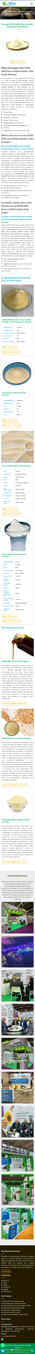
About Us (6, 1280)
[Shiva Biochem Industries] (9, 3)
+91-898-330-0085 (9, 1336)
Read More (7, 703)
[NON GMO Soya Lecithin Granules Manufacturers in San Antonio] (17, 722)
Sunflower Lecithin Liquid (11, 1312)
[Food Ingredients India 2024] (17, 1155)
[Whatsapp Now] (2, 1345)
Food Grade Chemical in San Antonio (14, 394)
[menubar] (32, 3)
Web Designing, (27, 1350)
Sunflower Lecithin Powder (12, 1310)
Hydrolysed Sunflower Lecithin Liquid (15, 1314)
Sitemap (5, 1289)
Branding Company (24, 1352)
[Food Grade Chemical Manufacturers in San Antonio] (17, 374)
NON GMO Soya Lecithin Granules (16, 738)
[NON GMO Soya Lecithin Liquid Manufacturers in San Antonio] (17, 645)
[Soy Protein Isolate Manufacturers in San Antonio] (17, 447)
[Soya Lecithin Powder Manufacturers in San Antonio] (17, 535)
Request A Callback (13, 352)
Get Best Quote (10, 347)
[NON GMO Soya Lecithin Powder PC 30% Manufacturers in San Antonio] (17, 804)
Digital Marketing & (11, 1352)
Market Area (7, 1291)
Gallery (5, 1285)
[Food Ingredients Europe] (17, 917)
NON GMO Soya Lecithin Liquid (15, 661)
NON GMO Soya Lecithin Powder (14, 1308)
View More (6, 1271)
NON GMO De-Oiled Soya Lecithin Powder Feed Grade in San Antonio (17, 321)
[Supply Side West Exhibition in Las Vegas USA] (17, 1087)
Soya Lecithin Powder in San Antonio (14, 555)
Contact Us (6, 1287)
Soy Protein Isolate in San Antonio (16, 466)
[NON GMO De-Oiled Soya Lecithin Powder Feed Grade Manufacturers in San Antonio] (17, 301)
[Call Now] (32, 1350)
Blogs (5, 1282)
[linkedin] (2, 1339)
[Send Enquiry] (2, 1350)
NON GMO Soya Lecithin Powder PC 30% (16, 821)
